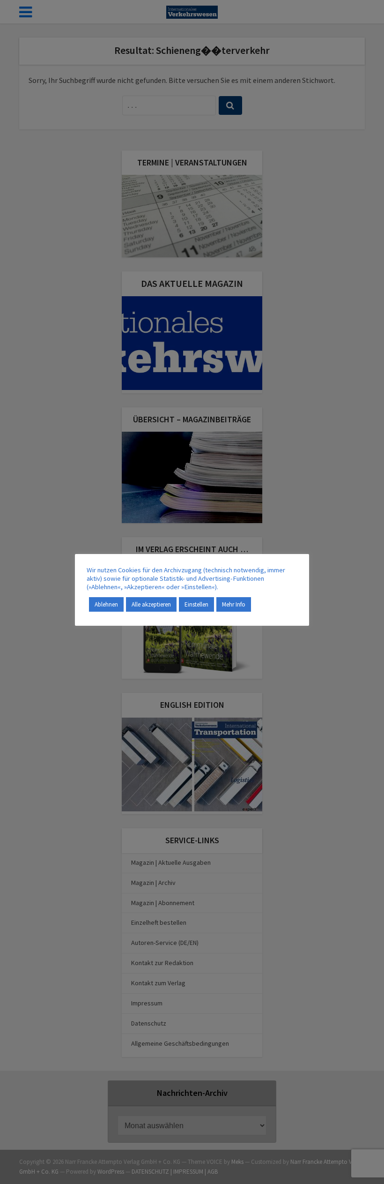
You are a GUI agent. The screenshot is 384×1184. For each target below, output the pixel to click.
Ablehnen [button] (106, 604)
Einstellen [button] (196, 604)
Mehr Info (233, 604)
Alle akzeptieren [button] (151, 604)
